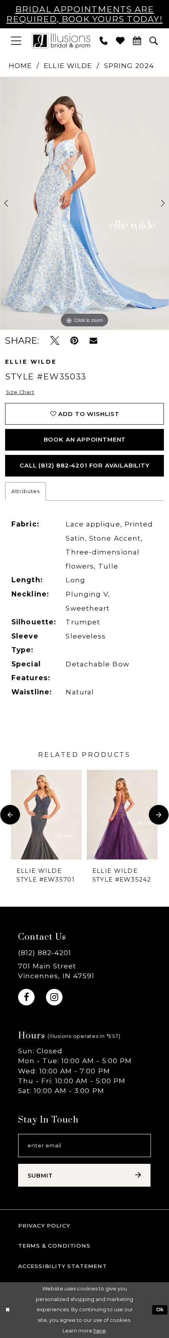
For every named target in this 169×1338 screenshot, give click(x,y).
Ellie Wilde (68, 65)
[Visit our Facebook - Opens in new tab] (26, 997)
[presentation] (46, 814)
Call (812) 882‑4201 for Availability (85, 465)
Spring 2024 (129, 65)
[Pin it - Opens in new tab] (74, 340)
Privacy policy (44, 1225)
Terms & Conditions (54, 1245)
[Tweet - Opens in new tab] (54, 340)
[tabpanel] (84, 203)
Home (20, 65)
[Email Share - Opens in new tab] (93, 340)
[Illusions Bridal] (60, 40)
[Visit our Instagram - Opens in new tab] (54, 997)
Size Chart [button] (20, 392)
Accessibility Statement (62, 1266)
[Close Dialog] (7, 1310)
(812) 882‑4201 (44, 952)
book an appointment (85, 439)
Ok (160, 1310)
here (100, 1331)
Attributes (25, 491)
